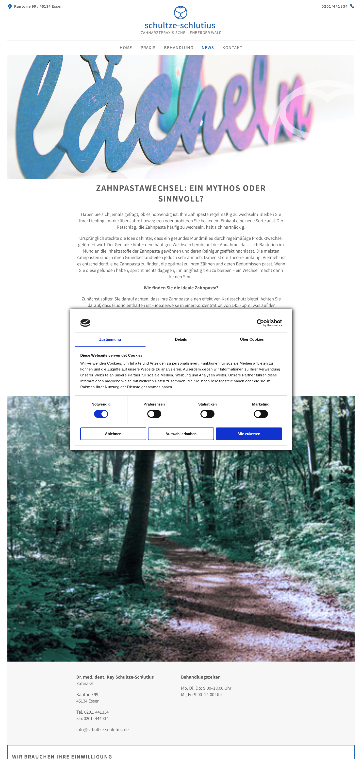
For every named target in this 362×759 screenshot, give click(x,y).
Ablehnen (113, 433)
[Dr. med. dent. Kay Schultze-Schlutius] (181, 35)
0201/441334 (335, 6)
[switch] (154, 414)
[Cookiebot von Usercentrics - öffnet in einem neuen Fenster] (260, 323)
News (208, 47)
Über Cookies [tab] (252, 339)
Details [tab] (181, 339)
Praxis (148, 47)
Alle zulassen (248, 433)
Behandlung (178, 47)
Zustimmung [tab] (110, 339)
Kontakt (232, 47)
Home (126, 47)
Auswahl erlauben (181, 433)
